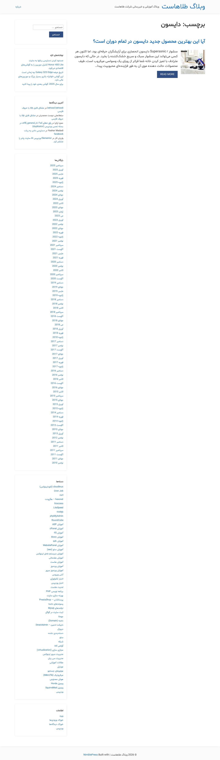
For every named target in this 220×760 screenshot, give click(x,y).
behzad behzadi (55, 108)
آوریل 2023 (58, 220)
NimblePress (90, 755)
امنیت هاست (57, 587)
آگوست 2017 (57, 349)
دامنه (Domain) (55, 620)
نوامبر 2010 (57, 462)
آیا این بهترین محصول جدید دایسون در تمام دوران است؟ (149, 41)
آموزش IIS (58, 532)
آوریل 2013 (58, 433)
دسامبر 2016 (57, 370)
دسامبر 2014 (57, 412)
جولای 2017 (57, 354)
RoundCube (57, 520)
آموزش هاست (56, 562)
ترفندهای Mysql (55, 608)
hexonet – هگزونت (54, 499)
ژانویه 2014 (58, 421)
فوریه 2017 (58, 362)
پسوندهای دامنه (55, 604)
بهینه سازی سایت (55, 595)
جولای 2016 (57, 387)
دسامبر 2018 (57, 299)
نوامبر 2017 (57, 345)
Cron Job (58, 490)
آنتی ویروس (57, 574)
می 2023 (59, 215)
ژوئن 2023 (58, 211)
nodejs (60, 511)
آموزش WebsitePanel (53, 545)
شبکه (60, 641)
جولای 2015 (57, 400)
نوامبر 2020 (57, 266)
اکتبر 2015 (58, 391)
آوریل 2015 (58, 404)
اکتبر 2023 (58, 203)
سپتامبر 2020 (56, 274)
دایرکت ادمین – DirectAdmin (49, 624)
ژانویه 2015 (58, 408)
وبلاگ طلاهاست (183, 6)
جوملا (60, 616)
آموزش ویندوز (57, 566)
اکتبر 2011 (58, 446)
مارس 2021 (57, 253)
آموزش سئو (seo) (55, 549)
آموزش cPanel (56, 528)
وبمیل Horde (57, 683)
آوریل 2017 (58, 358)
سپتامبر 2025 (56, 165)
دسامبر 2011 (57, 442)
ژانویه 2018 (58, 337)
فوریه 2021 (58, 257)
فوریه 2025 (58, 178)
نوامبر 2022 (57, 224)
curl (61, 495)
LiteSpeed (58, 507)
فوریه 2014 (58, 416)
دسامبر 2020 (57, 261)
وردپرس (59, 691)
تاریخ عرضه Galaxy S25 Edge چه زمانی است (42, 72)
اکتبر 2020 (58, 270)
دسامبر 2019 (57, 282)
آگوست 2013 (57, 425)
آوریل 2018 (58, 328)
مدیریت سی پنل (55, 658)
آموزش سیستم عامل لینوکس (49, 553)
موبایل (60, 666)
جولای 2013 (57, 429)
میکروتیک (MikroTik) (53, 675)
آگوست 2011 (57, 454)
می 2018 (59, 324)
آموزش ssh (58, 541)
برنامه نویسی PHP (54, 591)
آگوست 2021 (57, 249)
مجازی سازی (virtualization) (50, 650)
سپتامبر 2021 (56, 245)
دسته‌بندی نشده (55, 633)
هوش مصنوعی (56, 679)
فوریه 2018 (58, 333)
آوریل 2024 (58, 199)
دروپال (60, 629)
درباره (18, 7)
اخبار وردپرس (57, 583)
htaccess (58, 503)
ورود (61, 715)
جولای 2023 (57, 207)
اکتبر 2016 (58, 379)
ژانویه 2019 (58, 295)
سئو (61, 637)
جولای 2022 (57, 228)
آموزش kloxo (57, 537)
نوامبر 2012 (57, 437)
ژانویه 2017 (58, 366)
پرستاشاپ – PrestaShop (51, 599)
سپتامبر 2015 (56, 395)
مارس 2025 (57, 174)
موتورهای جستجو (55, 671)
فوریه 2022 (58, 232)
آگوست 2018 (57, 316)
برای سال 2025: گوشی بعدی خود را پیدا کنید (42, 84)
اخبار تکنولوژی (56, 578)
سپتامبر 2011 (56, 450)
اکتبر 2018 (58, 308)
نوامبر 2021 (57, 241)
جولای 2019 (57, 287)
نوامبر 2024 (57, 190)
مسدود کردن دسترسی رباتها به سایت (46, 60)
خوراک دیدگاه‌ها (56, 724)
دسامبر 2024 (57, 186)
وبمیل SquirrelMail (54, 687)
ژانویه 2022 (58, 236)
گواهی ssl (58, 645)
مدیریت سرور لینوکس (53, 654)
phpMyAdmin (56, 516)
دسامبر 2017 (57, 341)
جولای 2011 (57, 458)
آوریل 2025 (58, 169)
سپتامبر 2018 (56, 312)
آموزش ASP (57, 524)
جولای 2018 (57, 320)
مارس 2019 (57, 291)
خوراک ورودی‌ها (56, 720)
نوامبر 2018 (57, 303)
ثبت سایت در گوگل (54, 612)
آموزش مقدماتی (56, 557)
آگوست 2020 (57, 278)
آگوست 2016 (57, 383)
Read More (167, 74)
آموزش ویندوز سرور (54, 570)
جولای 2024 (57, 194)
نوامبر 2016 (57, 375)
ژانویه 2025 (58, 182)
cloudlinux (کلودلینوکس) (51, 486)
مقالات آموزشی (56, 662)
